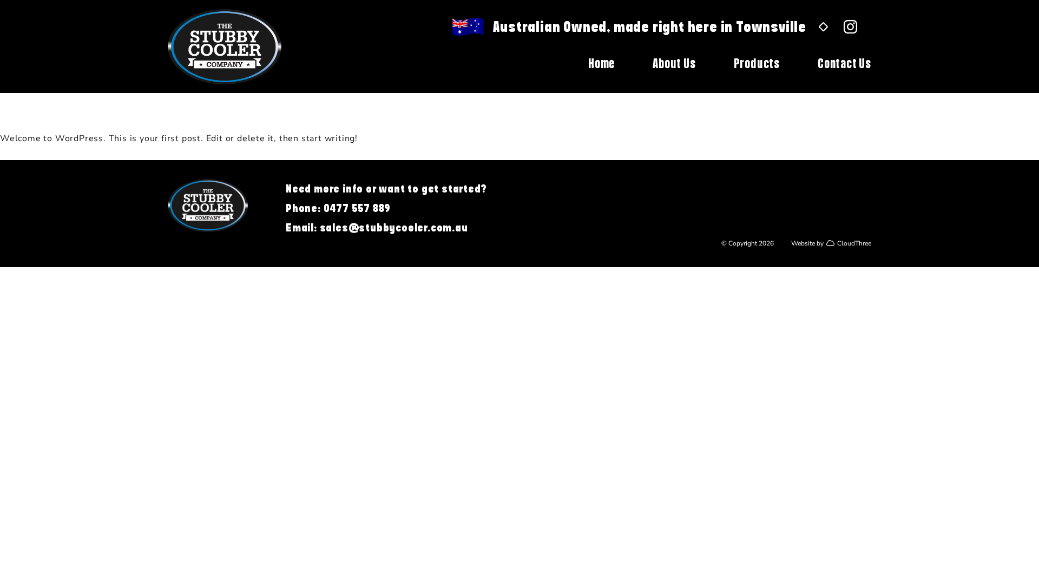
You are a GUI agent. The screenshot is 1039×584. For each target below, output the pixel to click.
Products (757, 63)
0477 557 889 (357, 208)
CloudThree (854, 243)
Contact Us (844, 63)
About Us (674, 63)
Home (601, 63)
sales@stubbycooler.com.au (394, 227)
